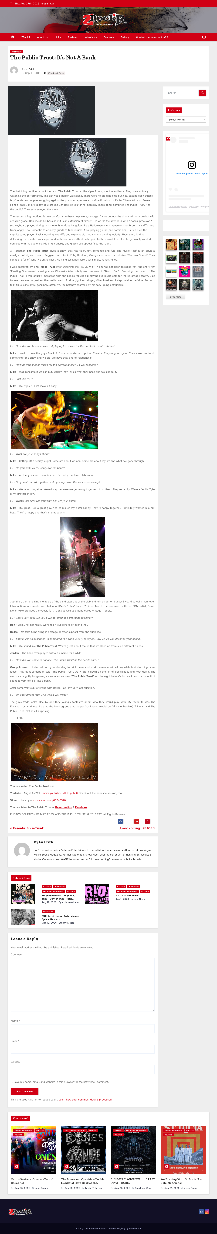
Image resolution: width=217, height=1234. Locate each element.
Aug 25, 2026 (22, 1188)
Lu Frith (30, 69)
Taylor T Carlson (93, 1188)
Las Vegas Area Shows (53, 891)
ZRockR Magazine (178, 206)
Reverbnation (63, 807)
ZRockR (25, 37)
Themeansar (135, 1228)
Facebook (81, 807)
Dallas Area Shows (23, 1130)
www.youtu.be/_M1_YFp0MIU (60, 793)
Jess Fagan (41, 1188)
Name (15, 1020)
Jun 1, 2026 (122, 899)
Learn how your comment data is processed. (85, 1099)
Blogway (121, 1228)
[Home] (13, 37)
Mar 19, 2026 (49, 922)
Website (15, 1061)
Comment (18, 954)
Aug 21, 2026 (172, 1188)
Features (109, 37)
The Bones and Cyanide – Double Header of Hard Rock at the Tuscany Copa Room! (82, 1182)
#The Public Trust (56, 73)
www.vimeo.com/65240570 (49, 800)
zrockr (194, 206)
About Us (42, 37)
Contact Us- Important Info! (152, 37)
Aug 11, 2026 (49, 902)
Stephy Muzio (66, 922)
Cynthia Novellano (68, 902)
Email (15, 1041)
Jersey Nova (137, 899)
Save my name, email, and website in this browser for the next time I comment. (61, 1081)
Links (58, 37)
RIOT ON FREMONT (127, 895)
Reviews (73, 37)
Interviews (91, 37)
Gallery (125, 37)
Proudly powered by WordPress (92, 1228)
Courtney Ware (142, 1188)
